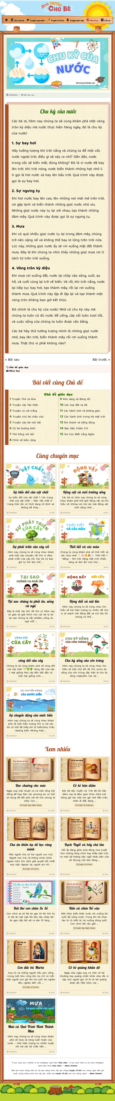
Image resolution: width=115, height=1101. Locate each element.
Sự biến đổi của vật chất (30, 492)
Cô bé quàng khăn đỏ (84, 967)
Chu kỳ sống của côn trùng (84, 660)
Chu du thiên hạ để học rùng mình (31, 846)
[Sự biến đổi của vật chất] (30, 476)
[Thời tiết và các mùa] (84, 531)
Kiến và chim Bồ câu (84, 908)
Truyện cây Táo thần (25, 405)
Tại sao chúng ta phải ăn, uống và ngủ (31, 603)
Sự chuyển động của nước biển (31, 715)
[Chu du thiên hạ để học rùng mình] (30, 829)
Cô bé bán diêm (84, 785)
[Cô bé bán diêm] (84, 770)
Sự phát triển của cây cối (31, 546)
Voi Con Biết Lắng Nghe (79, 434)
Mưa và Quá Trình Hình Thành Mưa (30, 1028)
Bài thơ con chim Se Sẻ (31, 908)
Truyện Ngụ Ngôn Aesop (31, 805)
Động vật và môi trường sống (84, 492)
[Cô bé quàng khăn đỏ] (84, 951)
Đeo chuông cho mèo (31, 785)
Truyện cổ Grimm (31, 869)
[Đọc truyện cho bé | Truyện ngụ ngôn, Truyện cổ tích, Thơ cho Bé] (6, 19)
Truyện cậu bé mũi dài (26, 422)
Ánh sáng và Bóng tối (76, 399)
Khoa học (94, 20)
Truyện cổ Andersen (85, 805)
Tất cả (107, 20)
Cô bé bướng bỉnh (24, 428)
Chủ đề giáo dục (18, 367)
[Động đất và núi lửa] (84, 585)
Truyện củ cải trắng (24, 411)
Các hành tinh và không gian (82, 411)
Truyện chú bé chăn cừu (28, 416)
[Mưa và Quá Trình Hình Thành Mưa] (30, 1011)
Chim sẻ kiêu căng (24, 440)
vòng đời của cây (31, 660)
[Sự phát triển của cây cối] (30, 531)
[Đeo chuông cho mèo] (30, 770)
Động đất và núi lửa (84, 601)
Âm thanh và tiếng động (79, 422)
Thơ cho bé (19, 20)
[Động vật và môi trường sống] (84, 476)
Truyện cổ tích (57, 20)
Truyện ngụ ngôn (37, 20)
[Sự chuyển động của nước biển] (30, 699)
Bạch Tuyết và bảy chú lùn (84, 844)
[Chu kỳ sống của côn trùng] (84, 645)
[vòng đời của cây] (30, 645)
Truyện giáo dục (76, 20)
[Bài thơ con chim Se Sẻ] (30, 892)
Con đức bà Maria (31, 967)
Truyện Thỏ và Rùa (24, 399)
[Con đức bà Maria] (30, 951)
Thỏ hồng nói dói (23, 434)
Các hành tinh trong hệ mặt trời (84, 416)
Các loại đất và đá (75, 405)
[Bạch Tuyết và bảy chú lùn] (84, 829)
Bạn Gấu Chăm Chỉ (76, 428)
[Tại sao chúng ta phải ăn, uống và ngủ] (30, 585)
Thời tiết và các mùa (84, 546)
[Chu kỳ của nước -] (57, 8)
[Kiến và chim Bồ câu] (84, 892)
